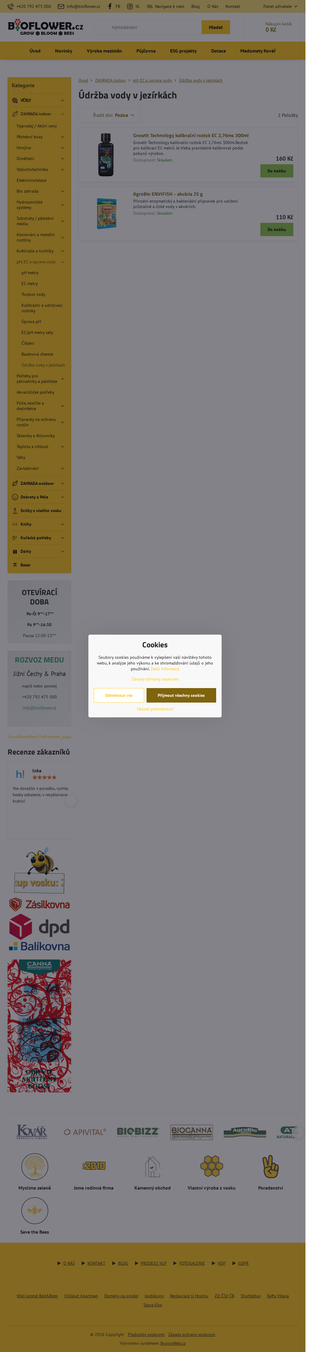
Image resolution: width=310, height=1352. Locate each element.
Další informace (165, 668)
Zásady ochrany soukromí (155, 679)
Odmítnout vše (119, 695)
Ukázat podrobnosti (155, 709)
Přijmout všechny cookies (181, 695)
